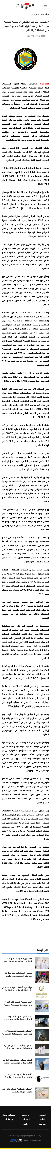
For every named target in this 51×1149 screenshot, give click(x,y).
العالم (42, 1119)
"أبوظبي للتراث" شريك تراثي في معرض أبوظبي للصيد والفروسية (17, 1091)
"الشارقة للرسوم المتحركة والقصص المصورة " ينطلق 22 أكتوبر (17, 1077)
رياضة (25, 1123)
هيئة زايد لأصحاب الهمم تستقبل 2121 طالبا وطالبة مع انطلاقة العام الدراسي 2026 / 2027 (17, 990)
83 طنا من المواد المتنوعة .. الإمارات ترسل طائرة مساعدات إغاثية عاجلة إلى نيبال (18, 1019)
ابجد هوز (42, 1123)
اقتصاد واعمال (9, 1114)
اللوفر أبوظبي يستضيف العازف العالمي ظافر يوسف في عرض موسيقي (17, 1062)
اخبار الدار (26, 1119)
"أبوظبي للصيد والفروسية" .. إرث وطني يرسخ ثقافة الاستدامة (17, 1032)
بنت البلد (9, 1119)
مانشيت (25, 1114)
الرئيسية (45, 14)
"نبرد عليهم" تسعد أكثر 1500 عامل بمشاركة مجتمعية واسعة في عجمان (18, 1004)
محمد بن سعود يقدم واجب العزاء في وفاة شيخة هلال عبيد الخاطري (18, 961)
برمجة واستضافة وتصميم (32, 1139)
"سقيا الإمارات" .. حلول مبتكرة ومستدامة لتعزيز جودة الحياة (18, 1046)
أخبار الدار (35, 14)
